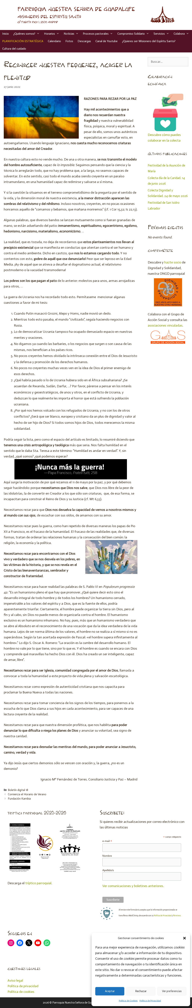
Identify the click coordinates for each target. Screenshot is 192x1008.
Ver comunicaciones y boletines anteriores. (133, 886)
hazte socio (172, 262)
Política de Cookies (128, 1000)
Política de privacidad (23, 986)
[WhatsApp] (47, 942)
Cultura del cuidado (14, 48)
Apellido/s (108, 870)
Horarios (49, 33)
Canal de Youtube (106, 41)
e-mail (107, 841)
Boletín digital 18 (18, 790)
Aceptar (110, 991)
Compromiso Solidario (131, 33)
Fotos (69, 41)
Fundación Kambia (19, 798)
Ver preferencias (172, 991)
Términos (177, 915)
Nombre (107, 855)
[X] (29, 942)
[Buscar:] (168, 61)
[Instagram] (11, 942)
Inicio (5, 33)
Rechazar (141, 991)
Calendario (54, 41)
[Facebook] (19, 942)
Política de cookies (21, 992)
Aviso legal (15, 980)
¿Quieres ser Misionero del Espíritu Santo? (149, 41)
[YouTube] (37, 942)
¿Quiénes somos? (24, 33)
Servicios (159, 33)
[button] (184, 938)
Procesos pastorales (96, 33)
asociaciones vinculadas (165, 325)
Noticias (69, 33)
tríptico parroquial (38, 883)
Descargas (84, 41)
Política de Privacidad (150, 1000)
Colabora (179, 33)
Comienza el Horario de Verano (27, 794)
